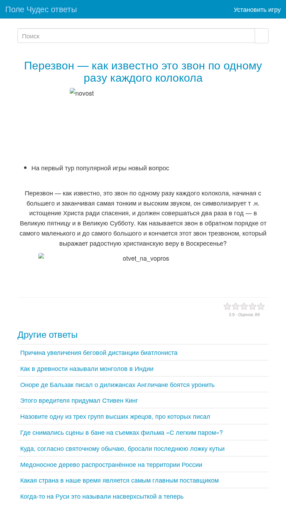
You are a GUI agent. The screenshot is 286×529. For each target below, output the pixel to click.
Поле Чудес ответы (41, 9)
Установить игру (257, 9)
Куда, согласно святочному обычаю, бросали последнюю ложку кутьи (122, 448)
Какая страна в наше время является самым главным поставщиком (119, 479)
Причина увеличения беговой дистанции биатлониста (99, 352)
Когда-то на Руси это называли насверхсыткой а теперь (101, 495)
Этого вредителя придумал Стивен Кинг (79, 399)
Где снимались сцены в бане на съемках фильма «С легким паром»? (121, 432)
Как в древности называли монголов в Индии (86, 368)
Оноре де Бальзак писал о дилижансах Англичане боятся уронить (117, 384)
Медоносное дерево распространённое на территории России (111, 464)
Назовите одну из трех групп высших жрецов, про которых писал (115, 415)
